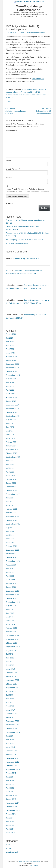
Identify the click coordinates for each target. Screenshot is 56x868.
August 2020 (11, 565)
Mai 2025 (10, 386)
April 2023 (10, 472)
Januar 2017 (11, 717)
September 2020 (13, 561)
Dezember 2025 (12, 364)
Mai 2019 (10, 617)
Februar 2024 (11, 442)
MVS (8, 844)
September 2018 (13, 647)
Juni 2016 (10, 740)
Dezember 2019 (12, 591)
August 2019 (11, 606)
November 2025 (12, 368)
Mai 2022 (10, 502)
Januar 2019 (11, 632)
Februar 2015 (11, 795)
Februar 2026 (11, 356)
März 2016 (10, 747)
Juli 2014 (9, 818)
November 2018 (12, 639)
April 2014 (10, 829)
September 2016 (13, 732)
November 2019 (12, 594)
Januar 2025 (11, 401)
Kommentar (11, 131)
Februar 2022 (11, 509)
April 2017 (10, 706)
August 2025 (11, 379)
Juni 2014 (10, 821)
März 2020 (10, 580)
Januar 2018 (11, 676)
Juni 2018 (10, 658)
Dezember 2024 (12, 405)
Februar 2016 (11, 751)
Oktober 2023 (11, 453)
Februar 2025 (11, 397)
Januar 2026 (11, 360)
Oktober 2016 (11, 728)
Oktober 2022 (11, 490)
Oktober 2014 (11, 806)
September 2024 (13, 416)
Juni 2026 (10, 342)
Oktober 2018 (11, 643)
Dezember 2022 (12, 487)
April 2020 (10, 576)
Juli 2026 (9, 338)
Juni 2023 (10, 464)
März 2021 (10, 542)
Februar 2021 (11, 546)
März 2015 (10, 792)
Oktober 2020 (11, 557)
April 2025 (10, 390)
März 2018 (10, 669)
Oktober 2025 (11, 371)
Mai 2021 (10, 535)
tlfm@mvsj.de (38, 79)
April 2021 (10, 539)
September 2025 (13, 375)
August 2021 (11, 528)
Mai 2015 (10, 784)
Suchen (9, 204)
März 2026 (10, 353)
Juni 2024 (10, 427)
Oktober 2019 (11, 598)
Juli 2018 (9, 654)
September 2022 (13, 494)
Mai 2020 (10, 572)
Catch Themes (33, 865)
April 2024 (10, 435)
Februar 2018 (11, 673)
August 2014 (11, 814)
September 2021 (13, 524)
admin (22, 33)
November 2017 (12, 680)
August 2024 (11, 420)
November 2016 (12, 725)
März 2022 (10, 505)
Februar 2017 (11, 714)
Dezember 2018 (12, 635)
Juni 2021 (10, 531)
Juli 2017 (9, 695)
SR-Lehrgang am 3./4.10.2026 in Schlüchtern (24, 239)
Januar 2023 (11, 483)
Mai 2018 (10, 662)
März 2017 (10, 710)
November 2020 (12, 554)
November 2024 (12, 409)
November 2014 (12, 803)
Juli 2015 (9, 777)
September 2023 (13, 457)
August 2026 (11, 334)
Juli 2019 (9, 609)
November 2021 (12, 516)
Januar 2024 (11, 446)
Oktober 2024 (11, 412)
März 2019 (10, 624)
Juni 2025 (10, 382)
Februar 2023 (11, 479)
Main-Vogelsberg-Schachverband (29, 8)
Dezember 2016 (12, 721)
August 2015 (11, 773)
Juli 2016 (9, 736)
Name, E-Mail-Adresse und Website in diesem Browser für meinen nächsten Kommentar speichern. (27, 190)
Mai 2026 (10, 345)
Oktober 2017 (11, 684)
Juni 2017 (10, 699)
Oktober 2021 (11, 520)
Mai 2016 (10, 743)
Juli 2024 (9, 423)
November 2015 (12, 762)
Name (9, 160)
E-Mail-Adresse (13, 169)
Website (9, 178)
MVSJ (10, 101)
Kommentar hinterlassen (36, 33)
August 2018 (11, 650)
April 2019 (10, 621)
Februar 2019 (11, 628)
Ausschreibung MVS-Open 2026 (26, 259)
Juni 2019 (10, 613)
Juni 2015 (10, 781)
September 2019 (13, 602)
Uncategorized (12, 852)
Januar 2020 (11, 587)
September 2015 (13, 769)
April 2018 (10, 665)
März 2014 (10, 833)
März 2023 (10, 475)
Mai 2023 (10, 468)
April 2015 (10, 788)
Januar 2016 (11, 755)
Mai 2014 (10, 825)
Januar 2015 (11, 799)
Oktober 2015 (11, 766)
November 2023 (12, 449)
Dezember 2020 (12, 550)
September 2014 (13, 810)
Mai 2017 (10, 702)
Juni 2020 (10, 568)
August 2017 (11, 691)
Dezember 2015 (12, 758)
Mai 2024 (10, 431)
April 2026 (10, 349)
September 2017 (13, 687)
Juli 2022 (9, 498)
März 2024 (10, 438)
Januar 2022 (11, 513)
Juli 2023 (9, 461)
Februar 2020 (11, 583)
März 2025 (10, 394)
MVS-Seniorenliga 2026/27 (17, 243)
